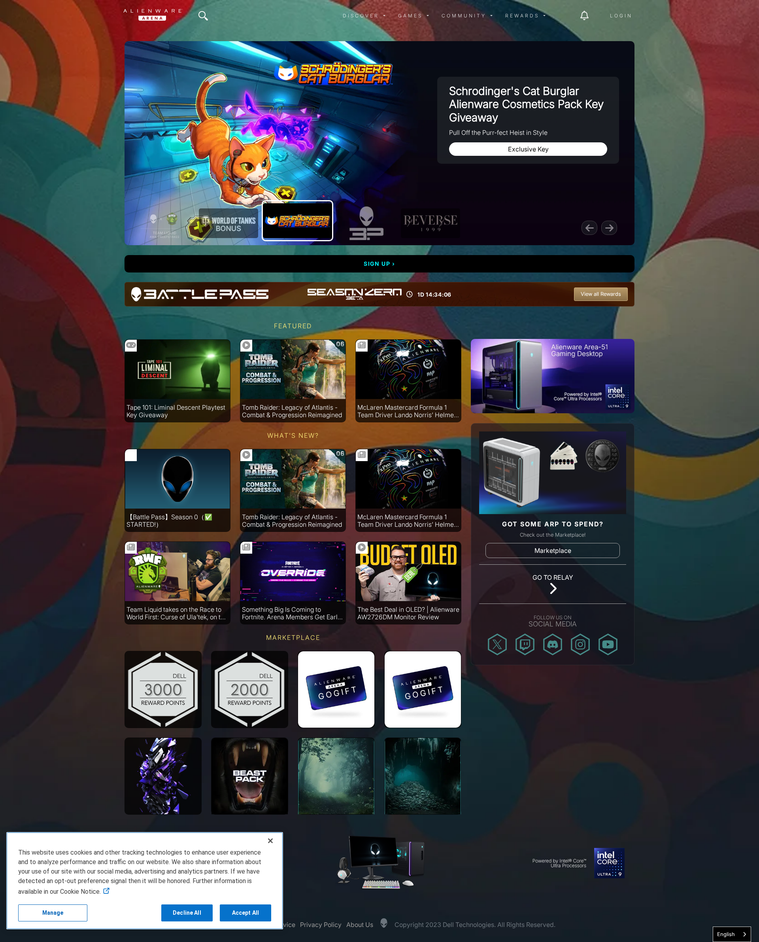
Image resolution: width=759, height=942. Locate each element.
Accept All (245, 913)
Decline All (187, 913)
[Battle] (366, 223)
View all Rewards (601, 294)
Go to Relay (552, 577)
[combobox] (732, 934)
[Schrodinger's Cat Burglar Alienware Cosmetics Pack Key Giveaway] (297, 220)
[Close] (270, 840)
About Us (359, 925)
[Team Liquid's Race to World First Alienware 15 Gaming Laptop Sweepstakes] (164, 223)
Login (621, 16)
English (726, 934)
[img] (203, 16)
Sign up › (379, 263)
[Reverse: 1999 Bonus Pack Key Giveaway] (430, 223)
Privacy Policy (321, 925)
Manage (53, 913)
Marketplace (552, 550)
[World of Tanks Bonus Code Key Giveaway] (228, 223)
